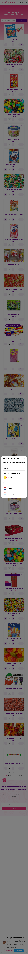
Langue (5, 466)
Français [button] (6, 468)
